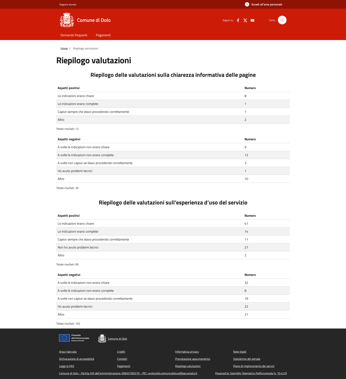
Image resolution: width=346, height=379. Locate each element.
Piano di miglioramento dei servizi (253, 366)
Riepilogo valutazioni (188, 366)
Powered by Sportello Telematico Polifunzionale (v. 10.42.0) (251, 373)
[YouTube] (251, 19)
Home (64, 48)
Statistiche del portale (246, 359)
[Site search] (282, 20)
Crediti (121, 351)
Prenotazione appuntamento (192, 359)
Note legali (239, 351)
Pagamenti (123, 366)
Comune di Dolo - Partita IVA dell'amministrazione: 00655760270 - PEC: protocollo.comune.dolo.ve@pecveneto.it (128, 373)
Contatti (122, 359)
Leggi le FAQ (66, 366)
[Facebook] (236, 19)
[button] (264, 4)
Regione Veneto (67, 4)
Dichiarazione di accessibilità (76, 359)
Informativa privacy (187, 351)
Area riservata (68, 351)
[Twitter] (243, 19)
